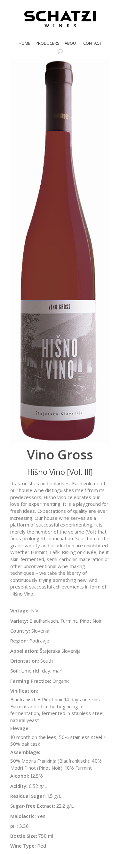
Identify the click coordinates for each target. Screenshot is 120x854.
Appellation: (24, 651)
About (71, 43)
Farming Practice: (30, 681)
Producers (48, 43)
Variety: (19, 621)
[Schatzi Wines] (60, 18)
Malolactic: (23, 816)
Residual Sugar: (28, 796)
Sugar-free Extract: (32, 806)
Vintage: (20, 610)
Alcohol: (19, 776)
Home (24, 43)
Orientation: (24, 661)
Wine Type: (23, 845)
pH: (14, 826)
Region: (19, 640)
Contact (92, 43)
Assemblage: (25, 752)
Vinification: (24, 691)
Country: (20, 630)
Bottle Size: (23, 836)
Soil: (15, 670)
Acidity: (19, 786)
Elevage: (20, 728)
